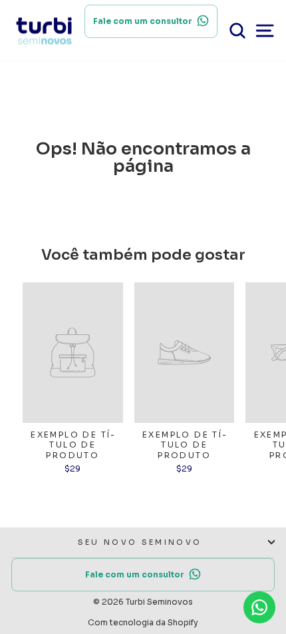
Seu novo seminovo (140, 542)
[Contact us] (259, 607)
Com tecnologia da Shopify (143, 622)
